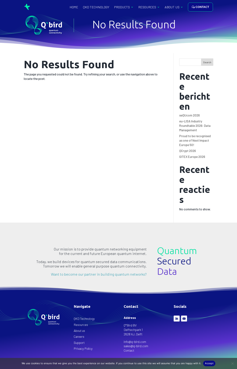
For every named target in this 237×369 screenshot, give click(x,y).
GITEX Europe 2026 (192, 156)
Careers (79, 336)
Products (122, 7)
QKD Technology (96, 7)
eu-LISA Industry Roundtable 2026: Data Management (195, 125)
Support (79, 342)
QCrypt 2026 (187, 151)
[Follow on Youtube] (184, 318)
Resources (147, 7)
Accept (209, 363)
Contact (129, 350)
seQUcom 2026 (189, 115)
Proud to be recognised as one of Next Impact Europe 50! (195, 140)
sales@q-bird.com (136, 346)
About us (172, 7)
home (74, 7)
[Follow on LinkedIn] (177, 318)
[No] (232, 363)
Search (207, 62)
